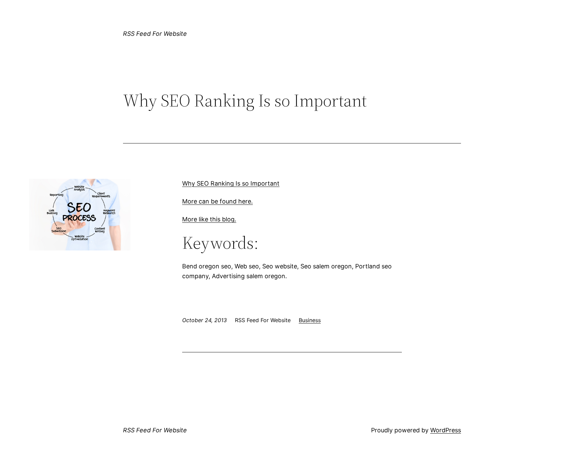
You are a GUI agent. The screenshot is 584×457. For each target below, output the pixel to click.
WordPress (445, 430)
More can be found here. (217, 201)
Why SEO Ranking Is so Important (230, 183)
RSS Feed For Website (155, 33)
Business (310, 320)
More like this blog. (209, 219)
